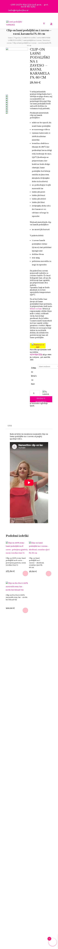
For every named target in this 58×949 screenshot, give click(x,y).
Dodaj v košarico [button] (25, 610)
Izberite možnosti (25, 573)
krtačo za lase (36, 309)
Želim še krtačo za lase (34, 376)
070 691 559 (36, 354)
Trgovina (17, 38)
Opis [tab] (10, 426)
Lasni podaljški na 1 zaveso (32, 40)
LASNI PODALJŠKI (28, 38)
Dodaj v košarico (41, 399)
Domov (10, 38)
